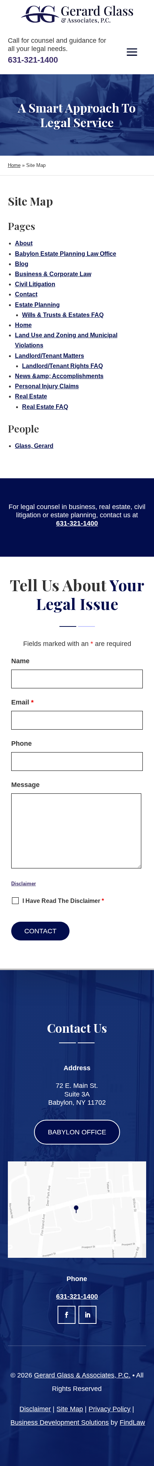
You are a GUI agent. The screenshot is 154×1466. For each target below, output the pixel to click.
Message (25, 785)
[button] (132, 52)
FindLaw (132, 1422)
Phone (21, 743)
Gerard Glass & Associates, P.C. (82, 1375)
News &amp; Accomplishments (59, 376)
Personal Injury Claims (47, 386)
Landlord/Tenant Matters (49, 356)
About (24, 243)
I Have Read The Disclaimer (63, 901)
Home (23, 325)
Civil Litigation (35, 284)
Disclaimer (23, 883)
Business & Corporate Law (53, 274)
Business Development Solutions (59, 1422)
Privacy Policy (109, 1409)
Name (20, 661)
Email (22, 702)
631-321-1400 (33, 60)
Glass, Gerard (34, 446)
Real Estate (31, 396)
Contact (26, 294)
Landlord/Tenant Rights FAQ (62, 366)
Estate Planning (37, 305)
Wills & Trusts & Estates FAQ (63, 315)
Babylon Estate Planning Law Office (65, 254)
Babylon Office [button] (77, 1132)
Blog (21, 264)
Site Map (69, 1409)
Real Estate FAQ (45, 407)
